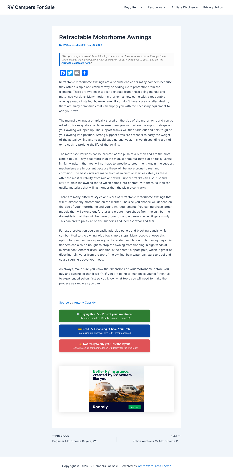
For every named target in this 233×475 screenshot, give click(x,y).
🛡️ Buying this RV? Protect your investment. (104, 315)
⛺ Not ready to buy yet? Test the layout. (105, 345)
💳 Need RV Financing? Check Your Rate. (105, 330)
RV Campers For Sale (31, 7)
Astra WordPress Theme (154, 466)
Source (64, 302)
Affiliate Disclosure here (76, 62)
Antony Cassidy (85, 302)
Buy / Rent (131, 7)
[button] (140, 7)
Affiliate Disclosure (184, 7)
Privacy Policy (213, 7)
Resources (155, 7)
